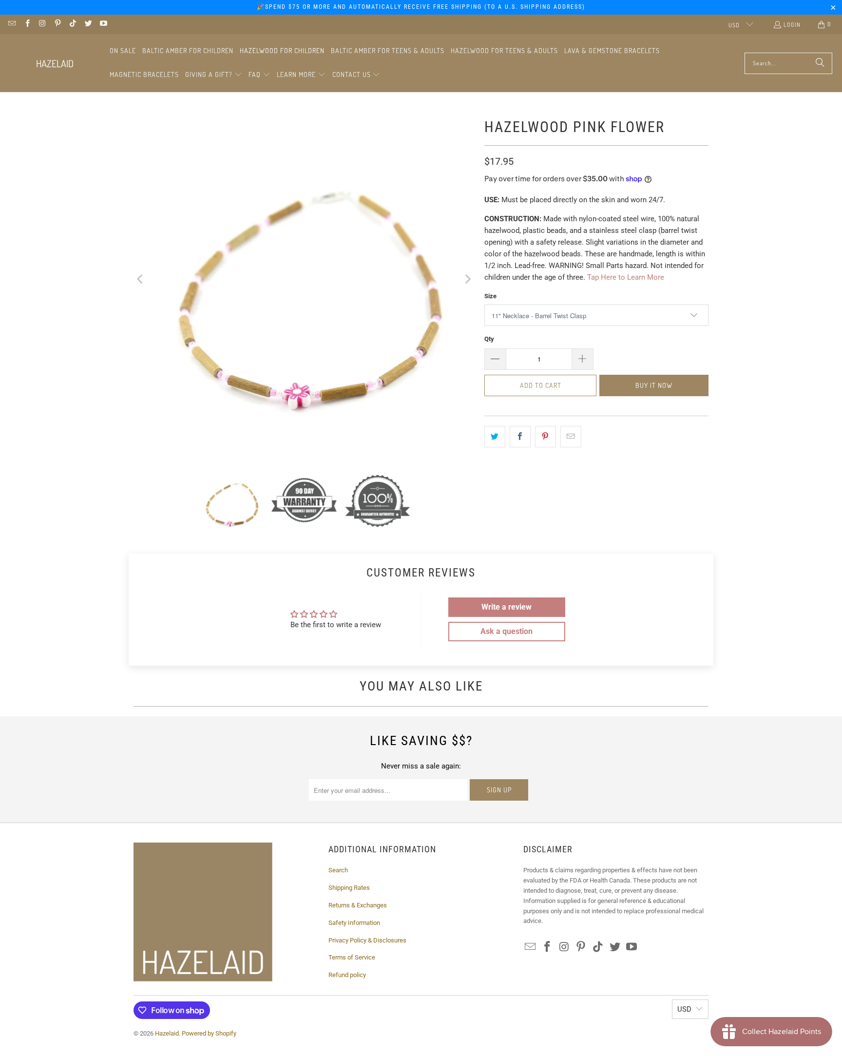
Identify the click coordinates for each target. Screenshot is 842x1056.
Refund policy (347, 975)
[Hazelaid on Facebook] (26, 24)
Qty (489, 339)
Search (338, 870)
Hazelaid (167, 1033)
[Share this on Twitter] (494, 436)
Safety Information (354, 922)
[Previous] (141, 279)
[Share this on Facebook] (520, 436)
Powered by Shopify (209, 1033)
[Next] (467, 279)
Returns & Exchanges (357, 905)
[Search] (820, 63)
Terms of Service (351, 957)
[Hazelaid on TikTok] (72, 24)
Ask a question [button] (506, 631)
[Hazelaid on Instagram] (42, 24)
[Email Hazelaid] (11, 24)
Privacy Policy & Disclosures (367, 940)
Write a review (506, 607)
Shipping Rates (349, 887)
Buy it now (653, 385)
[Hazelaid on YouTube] (103, 24)
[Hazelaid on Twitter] (87, 24)
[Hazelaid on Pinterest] (57, 24)
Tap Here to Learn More (625, 277)
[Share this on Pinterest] (545, 436)
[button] (213, 75)
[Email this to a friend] (570, 436)
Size (490, 296)
